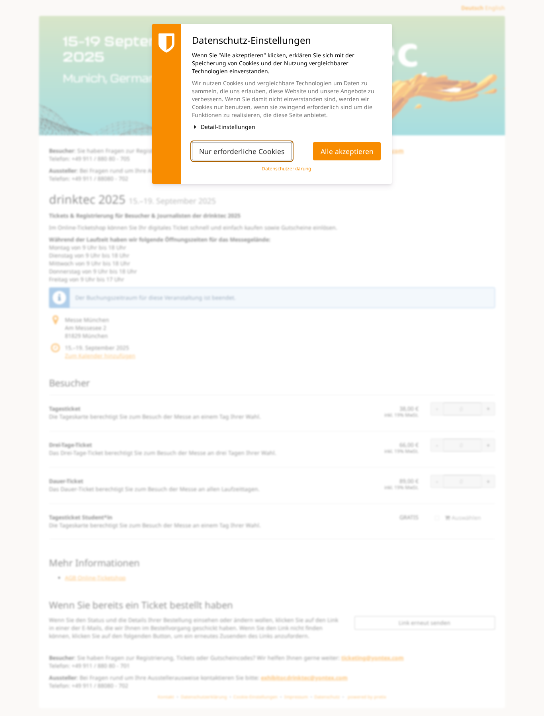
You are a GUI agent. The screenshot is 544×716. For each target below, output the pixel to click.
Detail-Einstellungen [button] (227, 127)
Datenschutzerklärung (286, 168)
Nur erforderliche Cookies (241, 151)
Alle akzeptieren (347, 151)
